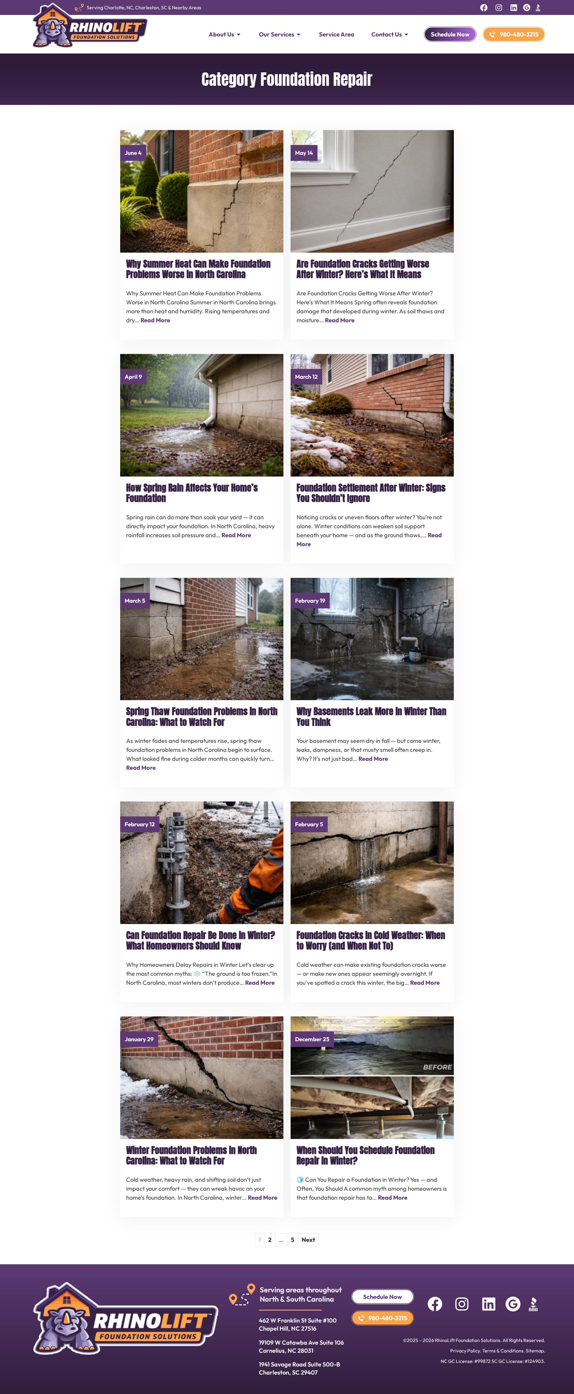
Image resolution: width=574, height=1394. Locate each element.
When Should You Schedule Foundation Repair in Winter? (366, 1155)
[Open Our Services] (299, 34)
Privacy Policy (465, 1351)
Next (308, 1239)
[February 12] (201, 862)
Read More (155, 320)
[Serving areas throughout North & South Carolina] (242, 1294)
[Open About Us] (239, 34)
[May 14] (372, 190)
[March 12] (372, 414)
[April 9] (201, 414)
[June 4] (201, 190)
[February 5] (372, 862)
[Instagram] (498, 7)
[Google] (526, 7)
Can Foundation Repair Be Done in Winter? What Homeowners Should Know (200, 940)
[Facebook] (483, 7)
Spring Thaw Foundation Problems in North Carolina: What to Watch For (201, 717)
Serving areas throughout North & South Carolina (301, 1294)
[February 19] (372, 638)
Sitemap (535, 1351)
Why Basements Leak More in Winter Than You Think (371, 717)
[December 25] (372, 1077)
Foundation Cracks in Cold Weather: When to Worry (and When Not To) (371, 940)
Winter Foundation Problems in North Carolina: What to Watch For (191, 1155)
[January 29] (201, 1077)
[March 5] (201, 638)
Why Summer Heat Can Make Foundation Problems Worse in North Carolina (198, 269)
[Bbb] (537, 7)
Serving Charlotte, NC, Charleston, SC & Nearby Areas (144, 7)
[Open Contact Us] (406, 34)
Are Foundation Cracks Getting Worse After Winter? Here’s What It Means (363, 269)
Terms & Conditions (502, 1351)
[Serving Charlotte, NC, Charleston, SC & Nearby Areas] (79, 7)
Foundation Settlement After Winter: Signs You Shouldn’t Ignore (371, 493)
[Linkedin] (513, 7)
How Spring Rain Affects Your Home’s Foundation (192, 493)
